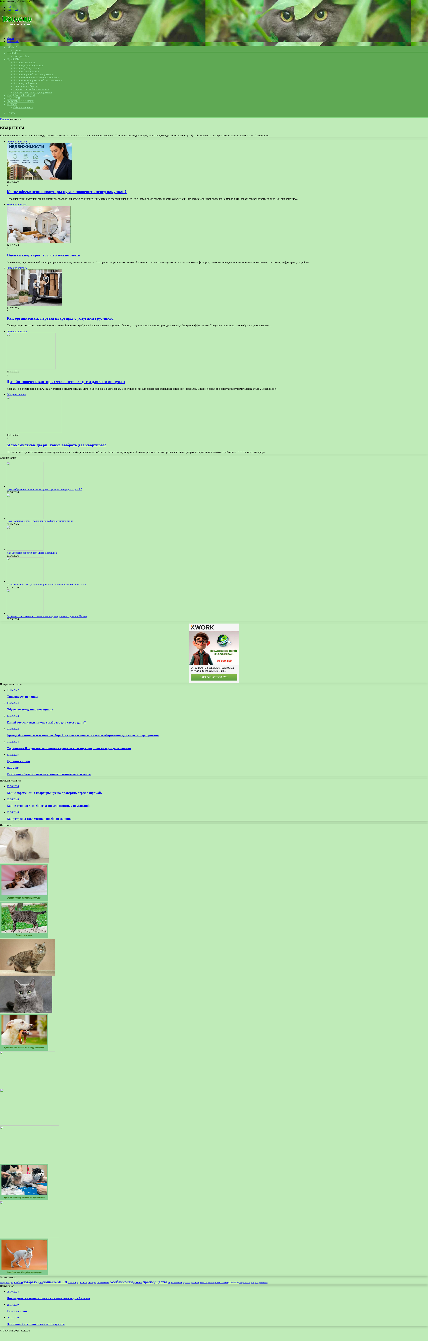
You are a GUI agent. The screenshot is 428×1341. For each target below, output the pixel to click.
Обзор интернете (23, 107)
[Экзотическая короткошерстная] (24, 900)
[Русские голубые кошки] (26, 1012)
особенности (121, 1282)
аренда (3, 1283)
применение (175, 1282)
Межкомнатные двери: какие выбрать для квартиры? (56, 445)
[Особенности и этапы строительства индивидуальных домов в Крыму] (25, 613)
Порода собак (21, 56)
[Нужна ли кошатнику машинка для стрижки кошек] (24, 1199)
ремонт (195, 1282)
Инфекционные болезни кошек (31, 89)
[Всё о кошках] (16, 32)
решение (203, 1282)
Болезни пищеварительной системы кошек (37, 80)
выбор (18, 1282)
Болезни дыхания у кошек (28, 65)
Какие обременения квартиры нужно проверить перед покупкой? (67, 192)
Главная (4, 119)
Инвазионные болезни (26, 86)
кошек (48, 1282)
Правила (18, 50)
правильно (137, 1282)
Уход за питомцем (21, 95)
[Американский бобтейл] (27, 974)
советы (233, 1282)
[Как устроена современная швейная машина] (25, 549)
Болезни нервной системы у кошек (33, 74)
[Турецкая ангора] (25, 1162)
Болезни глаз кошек (24, 62)
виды (9, 1282)
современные (244, 1283)
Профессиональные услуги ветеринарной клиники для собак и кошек (46, 584)
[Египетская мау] (24, 937)
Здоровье (13, 59)
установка (263, 1282)
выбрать (30, 1282)
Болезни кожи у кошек (26, 71)
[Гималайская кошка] (24, 862)
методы (92, 1282)
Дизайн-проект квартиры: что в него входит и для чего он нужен (66, 381)
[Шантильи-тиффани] (29, 1124)
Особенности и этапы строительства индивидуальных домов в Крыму (47, 616)
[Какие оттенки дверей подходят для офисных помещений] (25, 518)
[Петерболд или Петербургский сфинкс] (24, 1274)
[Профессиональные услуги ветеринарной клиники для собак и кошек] (25, 581)
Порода (12, 53)
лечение (72, 1282)
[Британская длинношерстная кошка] (27, 1087)
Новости (13, 98)
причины (186, 1282)
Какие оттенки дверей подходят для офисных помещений (40, 521)
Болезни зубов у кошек (26, 68)
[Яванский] (29, 1237)
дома (40, 1282)
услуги (254, 1282)
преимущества (155, 1282)
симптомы (221, 1282)
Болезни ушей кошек (25, 83)
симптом (211, 1283)
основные (103, 1282)
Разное (12, 104)
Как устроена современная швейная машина (32, 552)
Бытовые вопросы (20, 101)
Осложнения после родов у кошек (32, 92)
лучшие (82, 1282)
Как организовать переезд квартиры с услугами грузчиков (60, 318)
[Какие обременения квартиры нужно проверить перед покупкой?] (25, 486)
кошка (60, 1281)
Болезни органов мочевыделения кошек (36, 77)
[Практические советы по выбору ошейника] (24, 1049)
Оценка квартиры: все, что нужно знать (43, 255)
